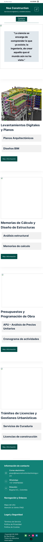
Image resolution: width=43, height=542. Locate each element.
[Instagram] (33, 535)
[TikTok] (31, 539)
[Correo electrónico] (29, 535)
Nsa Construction (17, 8)
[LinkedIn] (37, 535)
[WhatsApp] (26, 535)
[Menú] (37, 9)
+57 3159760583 (16, 483)
